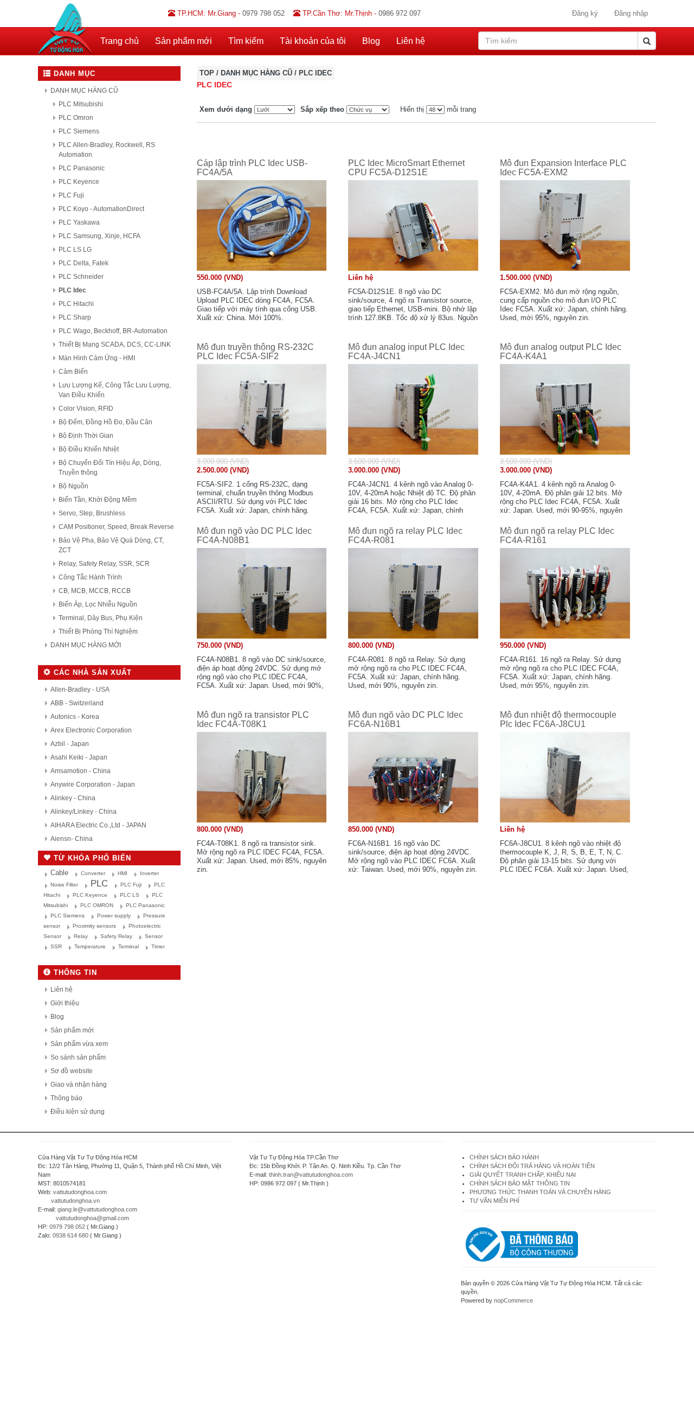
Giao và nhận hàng (78, 1084)
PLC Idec (72, 290)
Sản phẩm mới (183, 41)
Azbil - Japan (69, 744)
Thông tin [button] (74, 972)
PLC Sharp (75, 317)
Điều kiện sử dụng (77, 1111)
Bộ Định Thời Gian (86, 435)
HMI (122, 873)
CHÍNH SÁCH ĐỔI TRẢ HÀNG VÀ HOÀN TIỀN (533, 1166)
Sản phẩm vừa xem (79, 1044)
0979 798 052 (67, 1226)
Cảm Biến (73, 371)
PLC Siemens (79, 131)
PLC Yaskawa (79, 222)
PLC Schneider (81, 276)
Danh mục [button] (73, 73)
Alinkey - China (72, 798)
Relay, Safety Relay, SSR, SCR (104, 563)
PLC (99, 883)
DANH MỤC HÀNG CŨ (84, 90)
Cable (59, 873)
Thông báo (66, 1098)
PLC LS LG (75, 249)
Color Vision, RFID (86, 408)
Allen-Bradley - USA (80, 689)
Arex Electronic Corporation (91, 730)
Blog (371, 41)
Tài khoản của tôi (313, 41)
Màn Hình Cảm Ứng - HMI (97, 358)
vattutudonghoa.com (80, 1192)
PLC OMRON (96, 905)
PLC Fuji (71, 195)
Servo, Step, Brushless (92, 513)
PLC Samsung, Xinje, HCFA (99, 236)
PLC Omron (76, 118)
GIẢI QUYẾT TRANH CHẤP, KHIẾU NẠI (523, 1174)
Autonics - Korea (74, 716)
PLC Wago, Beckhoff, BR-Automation (113, 331)
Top (207, 73)
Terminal (128, 946)
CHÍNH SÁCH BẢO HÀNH (504, 1157)
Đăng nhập (631, 13)
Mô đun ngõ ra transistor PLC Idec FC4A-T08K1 (253, 719)
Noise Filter (64, 885)
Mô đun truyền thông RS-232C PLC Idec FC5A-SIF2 (255, 351)
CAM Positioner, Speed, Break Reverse (116, 527)
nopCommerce (513, 1300)
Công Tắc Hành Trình (90, 577)
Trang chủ (119, 41)
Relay (81, 936)
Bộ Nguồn (73, 486)
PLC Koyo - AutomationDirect (101, 209)
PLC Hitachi (76, 304)
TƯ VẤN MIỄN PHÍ (494, 1200)
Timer (158, 946)
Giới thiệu (64, 1003)
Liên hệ (410, 41)
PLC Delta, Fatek (83, 263)
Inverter (149, 873)
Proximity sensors (94, 926)
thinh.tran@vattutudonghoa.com (311, 1174)
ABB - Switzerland (77, 703)
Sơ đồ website (71, 1071)
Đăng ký (585, 13)
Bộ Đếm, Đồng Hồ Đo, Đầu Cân (105, 422)
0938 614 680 (70, 1235)
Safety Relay (116, 936)
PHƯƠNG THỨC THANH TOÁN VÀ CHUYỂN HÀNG (540, 1192)
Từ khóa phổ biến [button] (91, 858)
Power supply (114, 916)
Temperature (90, 946)
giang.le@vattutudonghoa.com (97, 1209)
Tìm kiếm (246, 41)
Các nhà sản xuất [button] (91, 672)
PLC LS (129, 895)
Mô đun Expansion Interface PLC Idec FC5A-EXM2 (563, 167)
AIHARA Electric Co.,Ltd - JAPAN (98, 825)
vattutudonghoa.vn (75, 1200)
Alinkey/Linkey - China (83, 811)
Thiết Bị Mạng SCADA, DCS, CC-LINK (115, 344)
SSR (56, 946)
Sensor (154, 936)
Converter (93, 873)
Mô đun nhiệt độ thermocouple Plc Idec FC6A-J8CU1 (558, 719)
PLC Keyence (79, 182)
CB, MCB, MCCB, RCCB (95, 591)
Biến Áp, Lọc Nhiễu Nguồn (98, 604)
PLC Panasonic (82, 168)
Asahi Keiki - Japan (78, 757)
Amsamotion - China (80, 771)
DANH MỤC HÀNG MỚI (85, 645)
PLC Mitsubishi (81, 104)
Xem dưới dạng (226, 109)
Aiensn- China (71, 839)
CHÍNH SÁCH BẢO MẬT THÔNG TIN (520, 1183)
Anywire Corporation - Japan (92, 784)
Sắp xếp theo (322, 109)
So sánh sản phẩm (78, 1057)
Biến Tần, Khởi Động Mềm (98, 499)
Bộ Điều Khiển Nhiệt (89, 449)
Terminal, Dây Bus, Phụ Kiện (101, 618)
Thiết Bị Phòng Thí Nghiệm (98, 631)
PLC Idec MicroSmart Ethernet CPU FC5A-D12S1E (406, 167)
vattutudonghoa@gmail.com (92, 1218)
